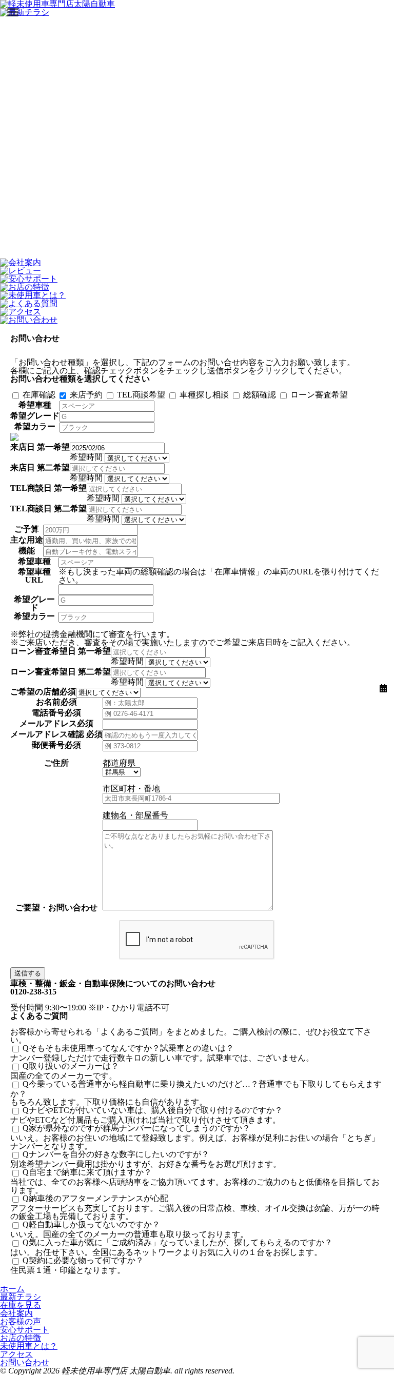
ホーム (12, 1288)
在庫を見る (20, 1305)
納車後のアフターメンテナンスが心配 (95, 1198)
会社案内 (16, 1313)
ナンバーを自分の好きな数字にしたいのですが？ (116, 1154)
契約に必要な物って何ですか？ (83, 1260)
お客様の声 (20, 1321)
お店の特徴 (20, 1337)
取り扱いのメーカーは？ (71, 1066)
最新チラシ (20, 1296)
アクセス (16, 1354)
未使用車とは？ (28, 1346)
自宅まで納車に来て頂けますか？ (87, 1172)
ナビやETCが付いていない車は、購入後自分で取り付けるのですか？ (153, 1110)
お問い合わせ (24, 1362)
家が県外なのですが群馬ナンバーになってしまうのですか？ (136, 1128)
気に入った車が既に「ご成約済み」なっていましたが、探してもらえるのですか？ (177, 1242)
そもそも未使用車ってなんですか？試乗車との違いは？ (128, 1048)
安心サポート (24, 1329)
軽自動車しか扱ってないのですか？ (91, 1224)
